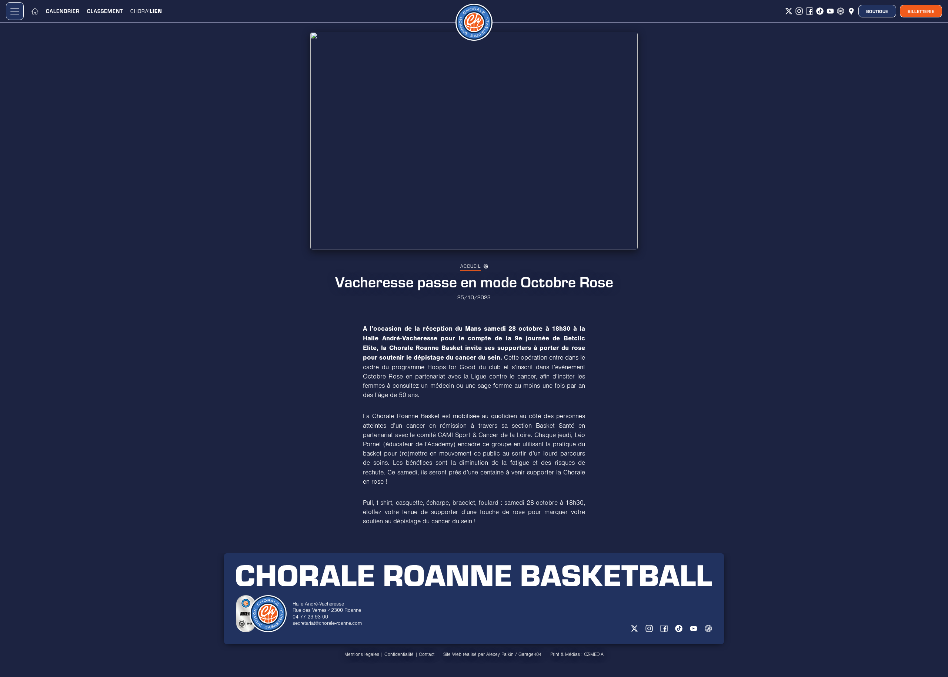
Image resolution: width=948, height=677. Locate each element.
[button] (15, 11)
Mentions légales (361, 654)
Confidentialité (399, 654)
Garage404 (529, 654)
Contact (426, 654)
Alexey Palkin (500, 654)
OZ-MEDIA (594, 654)
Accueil (470, 266)
